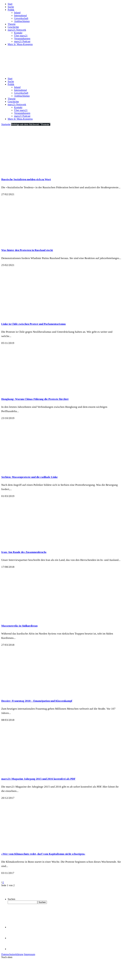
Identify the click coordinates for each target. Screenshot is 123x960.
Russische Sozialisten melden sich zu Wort (26, 179)
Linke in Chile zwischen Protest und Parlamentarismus (33, 323)
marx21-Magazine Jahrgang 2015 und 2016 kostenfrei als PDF (38, 778)
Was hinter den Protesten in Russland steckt (27, 250)
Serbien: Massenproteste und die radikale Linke (29, 477)
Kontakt (18, 32)
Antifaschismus (22, 21)
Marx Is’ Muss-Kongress (20, 44)
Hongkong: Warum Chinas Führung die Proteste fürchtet (35, 399)
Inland (17, 12)
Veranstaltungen (22, 38)
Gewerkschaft (21, 18)
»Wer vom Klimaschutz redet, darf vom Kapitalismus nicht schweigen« (43, 853)
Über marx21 (21, 35)
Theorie (12, 24)
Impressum (29, 954)
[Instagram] (13, 949)
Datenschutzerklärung (12, 954)
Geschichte (13, 27)
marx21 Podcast (22, 41)
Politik (11, 9)
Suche (11, 6)
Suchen (11, 899)
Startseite (5, 124)
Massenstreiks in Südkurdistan (19, 625)
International (20, 15)
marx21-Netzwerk (17, 29)
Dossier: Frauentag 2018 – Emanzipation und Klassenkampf (36, 700)
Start (10, 4)
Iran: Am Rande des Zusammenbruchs (23, 552)
